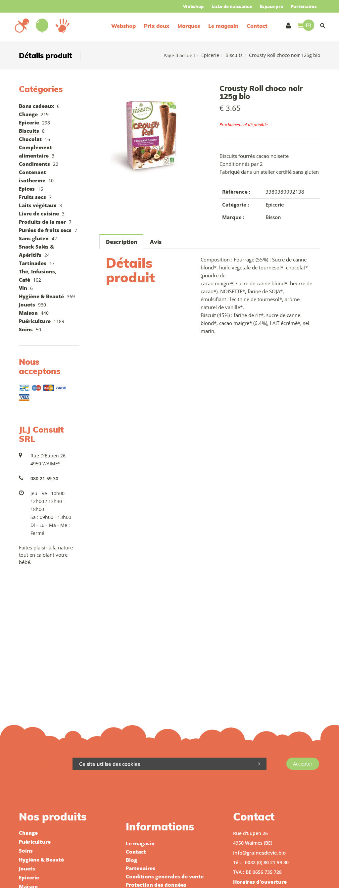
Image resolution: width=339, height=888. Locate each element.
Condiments (34, 164)
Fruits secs (32, 197)
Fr (308, 25)
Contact (257, 26)
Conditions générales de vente (165, 876)
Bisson (273, 217)
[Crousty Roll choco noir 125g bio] (149, 89)
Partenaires (304, 6)
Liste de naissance (232, 6)
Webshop (193, 6)
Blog (131, 860)
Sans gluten (34, 238)
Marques (188, 26)
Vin (23, 288)
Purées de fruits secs (45, 230)
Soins (26, 329)
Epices (27, 188)
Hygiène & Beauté (41, 296)
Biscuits (234, 55)
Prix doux (156, 26)
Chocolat (30, 139)
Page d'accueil (179, 55)
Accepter (303, 764)
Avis (156, 242)
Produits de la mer (42, 221)
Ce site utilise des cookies (109, 764)
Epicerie (210, 55)
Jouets (27, 304)
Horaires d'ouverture (260, 881)
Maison (28, 312)
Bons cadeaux (36, 106)
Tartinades (32, 263)
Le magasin (223, 26)
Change (28, 114)
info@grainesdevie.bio (259, 852)
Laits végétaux (37, 205)
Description (121, 242)
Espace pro (271, 6)
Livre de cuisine (39, 213)
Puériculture (35, 321)
